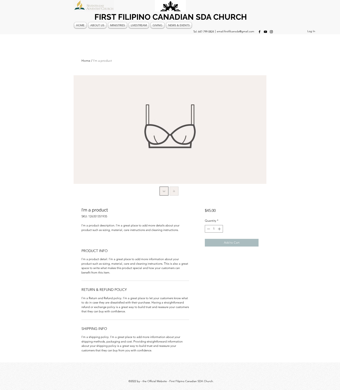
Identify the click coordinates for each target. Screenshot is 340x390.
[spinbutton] (214, 229)
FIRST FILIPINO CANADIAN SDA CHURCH (170, 16)
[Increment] (219, 229)
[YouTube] (265, 32)
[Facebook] (259, 32)
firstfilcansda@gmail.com (239, 31)
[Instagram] (271, 32)
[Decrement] (208, 229)
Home (85, 60)
